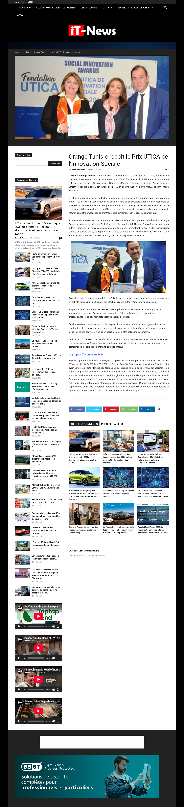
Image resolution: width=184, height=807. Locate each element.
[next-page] (75, 538)
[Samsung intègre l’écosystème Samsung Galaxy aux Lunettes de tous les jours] (22, 517)
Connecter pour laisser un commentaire (87, 555)
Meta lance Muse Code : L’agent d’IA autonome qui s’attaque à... (47, 444)
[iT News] (92, 30)
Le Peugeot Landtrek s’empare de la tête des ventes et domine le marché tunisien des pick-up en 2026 (118, 530)
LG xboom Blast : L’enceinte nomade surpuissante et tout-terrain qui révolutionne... (46, 415)
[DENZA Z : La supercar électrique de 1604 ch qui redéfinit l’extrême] (22, 531)
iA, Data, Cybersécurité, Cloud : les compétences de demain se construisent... (46, 401)
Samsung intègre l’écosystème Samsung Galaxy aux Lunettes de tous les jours (46, 516)
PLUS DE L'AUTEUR (112, 424)
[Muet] (53, 626)
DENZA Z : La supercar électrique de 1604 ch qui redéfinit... (44, 531)
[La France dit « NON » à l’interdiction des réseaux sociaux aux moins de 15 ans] (22, 373)
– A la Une (22, 7)
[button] (165, 8)
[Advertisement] (92, 742)
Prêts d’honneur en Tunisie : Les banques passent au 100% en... (46, 257)
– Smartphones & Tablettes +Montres (56, 7)
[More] (159, 409)
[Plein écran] (58, 626)
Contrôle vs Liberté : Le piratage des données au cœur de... (46, 300)
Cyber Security (89, 7)
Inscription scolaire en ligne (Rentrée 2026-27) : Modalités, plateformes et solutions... (46, 271)
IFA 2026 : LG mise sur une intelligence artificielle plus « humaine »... (44, 430)
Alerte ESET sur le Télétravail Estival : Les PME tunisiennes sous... (46, 488)
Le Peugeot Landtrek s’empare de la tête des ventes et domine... (46, 344)
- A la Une (27, 52)
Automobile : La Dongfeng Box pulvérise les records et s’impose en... (46, 286)
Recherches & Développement (134, 7)
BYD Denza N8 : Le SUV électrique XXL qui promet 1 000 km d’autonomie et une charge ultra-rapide (37, 229)
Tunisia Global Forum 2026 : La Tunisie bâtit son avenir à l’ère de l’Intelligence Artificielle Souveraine (152, 530)
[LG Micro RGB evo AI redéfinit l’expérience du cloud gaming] (22, 546)
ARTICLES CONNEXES (84, 424)
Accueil (18, 52)
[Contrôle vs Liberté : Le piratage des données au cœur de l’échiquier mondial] (118, 477)
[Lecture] (19, 626)
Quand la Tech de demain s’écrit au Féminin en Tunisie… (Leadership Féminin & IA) (83, 530)
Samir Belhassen (78, 169)
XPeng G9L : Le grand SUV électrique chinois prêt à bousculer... (44, 459)
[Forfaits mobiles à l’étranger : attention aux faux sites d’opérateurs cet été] (22, 387)
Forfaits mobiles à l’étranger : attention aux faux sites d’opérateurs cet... (46, 386)
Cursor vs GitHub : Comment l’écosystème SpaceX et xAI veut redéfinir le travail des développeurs (152, 493)
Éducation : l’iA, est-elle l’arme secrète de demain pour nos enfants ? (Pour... (46, 590)
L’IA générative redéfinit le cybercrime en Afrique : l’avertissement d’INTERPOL (45, 473)
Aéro (20, 15)
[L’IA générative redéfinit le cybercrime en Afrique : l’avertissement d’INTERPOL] (22, 474)
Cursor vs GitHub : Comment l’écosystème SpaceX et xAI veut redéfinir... (45, 315)
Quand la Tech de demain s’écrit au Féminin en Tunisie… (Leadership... (46, 329)
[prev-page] (70, 538)
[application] (38, 616)
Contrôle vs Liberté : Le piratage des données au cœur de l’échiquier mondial (118, 493)
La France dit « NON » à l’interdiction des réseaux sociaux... (44, 372)
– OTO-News (107, 7)
